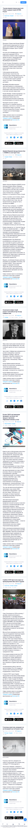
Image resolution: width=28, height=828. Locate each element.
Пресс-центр (13, 826)
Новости (19, 13)
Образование (7, 423)
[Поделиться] (7, 137)
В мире (10, 156)
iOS (18, 119)
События (19, 826)
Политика (6, 15)
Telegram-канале (7, 118)
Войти (23, 2)
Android (14, 119)
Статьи (3, 826)
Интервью (24, 826)
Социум (11, 15)
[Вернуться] (25, 819)
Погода (6, 733)
